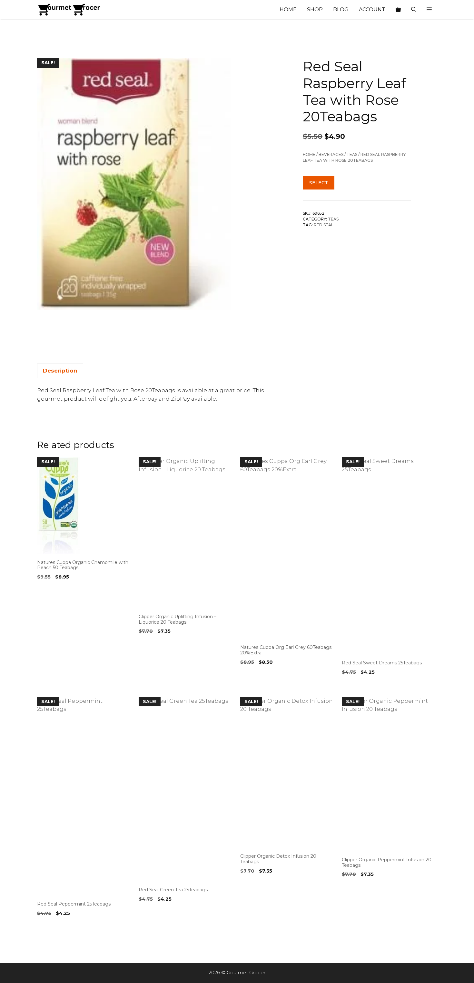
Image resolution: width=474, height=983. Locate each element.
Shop (315, 9)
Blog (341, 9)
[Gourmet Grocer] (69, 9)
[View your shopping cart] (398, 9)
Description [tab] (60, 370)
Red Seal (323, 224)
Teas (352, 154)
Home (288, 9)
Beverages (331, 154)
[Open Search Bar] (413, 9)
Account (372, 9)
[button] (429, 9)
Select (318, 183)
